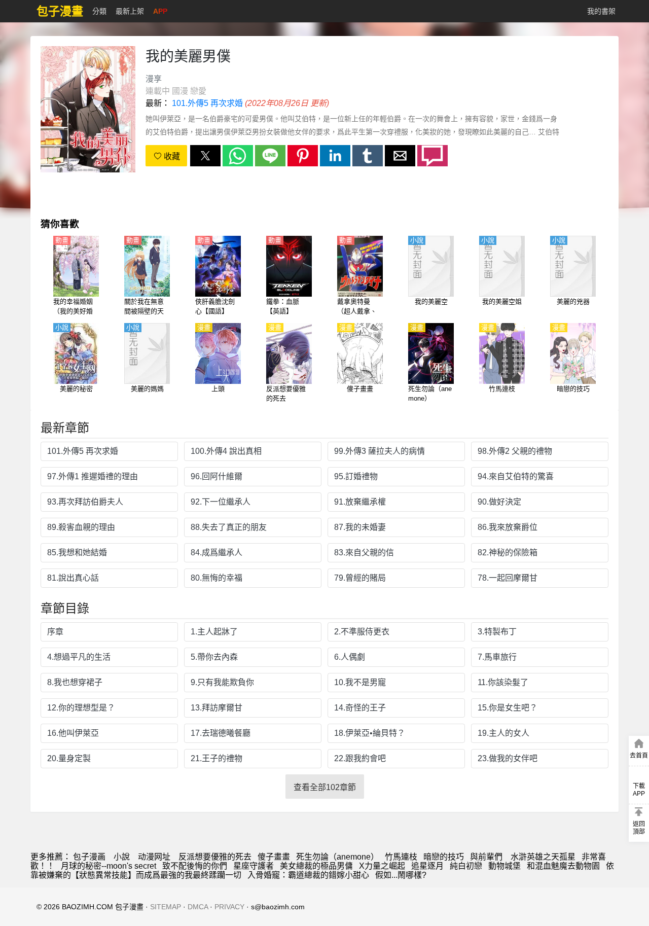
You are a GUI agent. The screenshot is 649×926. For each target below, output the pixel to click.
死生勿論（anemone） (337, 856)
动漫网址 (154, 856)
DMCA (198, 907)
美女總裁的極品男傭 (316, 866)
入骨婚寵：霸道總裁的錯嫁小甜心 (308, 875)
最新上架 (130, 11)
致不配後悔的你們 (194, 866)
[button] (205, 155)
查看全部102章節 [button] (325, 787)
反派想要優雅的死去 (214, 856)
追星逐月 (427, 866)
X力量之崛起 (382, 866)
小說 (122, 856)
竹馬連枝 (401, 856)
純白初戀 (466, 866)
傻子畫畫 (274, 856)
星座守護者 (253, 866)
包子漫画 (89, 856)
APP (160, 11)
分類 (99, 11)
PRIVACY (229, 907)
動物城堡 (504, 866)
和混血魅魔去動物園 (563, 866)
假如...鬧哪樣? (400, 875)
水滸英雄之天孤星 (543, 856)
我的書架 (601, 11)
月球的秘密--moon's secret (108, 866)
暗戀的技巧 (443, 856)
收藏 (171, 156)
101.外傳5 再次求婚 (207, 103)
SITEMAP (165, 907)
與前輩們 (487, 856)
